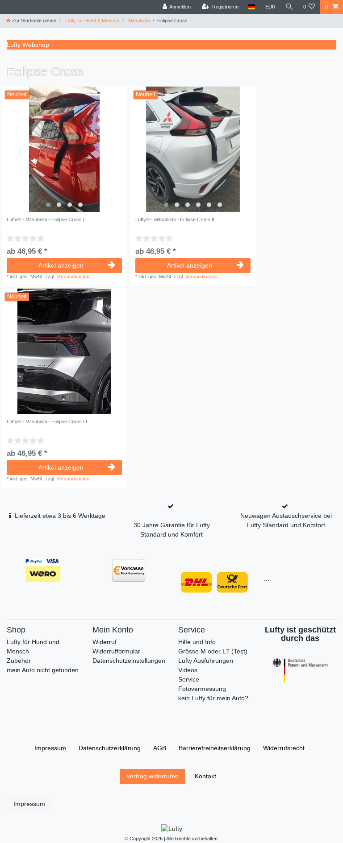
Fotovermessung (202, 688)
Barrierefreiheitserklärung (215, 748)
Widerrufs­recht (284, 748)
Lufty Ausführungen (205, 660)
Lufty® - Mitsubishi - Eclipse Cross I (45, 219)
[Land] (251, 7)
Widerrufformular (116, 651)
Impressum (50, 748)
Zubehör (19, 660)
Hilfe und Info (197, 641)
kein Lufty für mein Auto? (213, 698)
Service (188, 679)
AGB (159, 748)
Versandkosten (73, 276)
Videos (187, 670)
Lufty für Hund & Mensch (91, 20)
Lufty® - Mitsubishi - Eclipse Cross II (174, 219)
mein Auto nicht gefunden (43, 670)
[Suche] (289, 7)
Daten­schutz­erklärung (110, 748)
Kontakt (205, 776)
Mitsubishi (138, 20)
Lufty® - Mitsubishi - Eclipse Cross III (47, 421)
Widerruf (104, 641)
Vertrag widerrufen (152, 776)
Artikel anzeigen (61, 265)
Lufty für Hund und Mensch (33, 646)
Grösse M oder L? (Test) (212, 651)
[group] (64, 149)
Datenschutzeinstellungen (128, 660)
